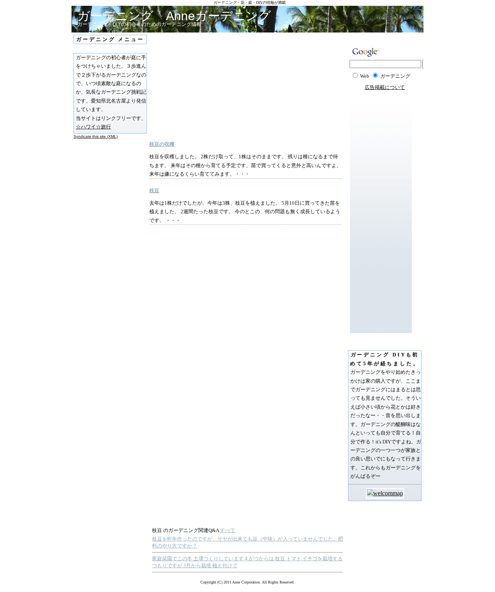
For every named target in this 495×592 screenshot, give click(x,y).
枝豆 (154, 190)
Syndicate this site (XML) (95, 136)
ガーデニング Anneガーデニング (174, 16)
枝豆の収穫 (161, 144)
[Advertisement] (223, 86)
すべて (227, 530)
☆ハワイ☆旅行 (93, 127)
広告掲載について (385, 87)
